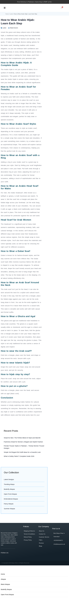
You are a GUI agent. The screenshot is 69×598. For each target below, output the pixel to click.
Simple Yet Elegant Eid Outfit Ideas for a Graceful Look (22, 452)
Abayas (3, 579)
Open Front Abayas (7, 594)
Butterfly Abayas (6, 589)
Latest (11, 14)
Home (7, 14)
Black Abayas (5, 584)
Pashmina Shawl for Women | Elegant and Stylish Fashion (23, 442)
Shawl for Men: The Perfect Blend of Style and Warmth (22, 438)
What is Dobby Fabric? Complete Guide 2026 (19, 456)
